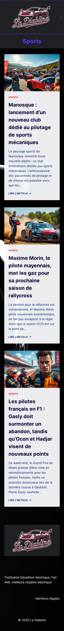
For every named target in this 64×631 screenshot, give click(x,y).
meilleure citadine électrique (32, 582)
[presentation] (32, 72)
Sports (13, 97)
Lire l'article (20, 193)
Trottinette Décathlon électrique (26, 577)
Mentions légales (48, 598)
